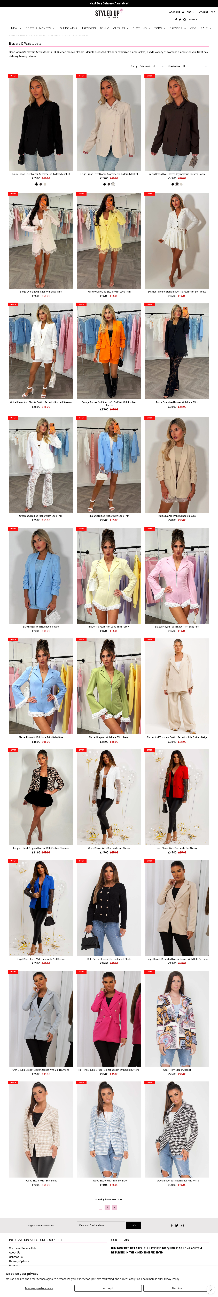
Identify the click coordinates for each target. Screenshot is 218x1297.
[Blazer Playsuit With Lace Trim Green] (109, 686)
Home (12, 36)
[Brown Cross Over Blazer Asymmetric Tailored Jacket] (177, 123)
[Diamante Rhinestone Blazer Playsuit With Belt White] (177, 241)
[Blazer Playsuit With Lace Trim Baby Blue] (41, 686)
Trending (89, 28)
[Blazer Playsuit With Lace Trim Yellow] (109, 576)
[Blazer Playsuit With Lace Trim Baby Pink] (177, 576)
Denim (104, 28)
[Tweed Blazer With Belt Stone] (41, 1129)
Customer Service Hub (22, 1248)
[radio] (36, 184)
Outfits (119, 28)
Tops (158, 28)
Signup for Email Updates (41, 1225)
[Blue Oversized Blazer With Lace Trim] (109, 465)
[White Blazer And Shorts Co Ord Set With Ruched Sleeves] (41, 351)
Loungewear (68, 28)
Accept (108, 1288)
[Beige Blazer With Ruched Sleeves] (177, 465)
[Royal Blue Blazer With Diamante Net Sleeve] (41, 908)
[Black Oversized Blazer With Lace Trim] (177, 351)
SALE (204, 28)
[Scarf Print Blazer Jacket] (177, 1019)
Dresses (176, 28)
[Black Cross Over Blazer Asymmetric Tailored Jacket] (41, 123)
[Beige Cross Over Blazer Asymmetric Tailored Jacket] (109, 123)
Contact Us (16, 1257)
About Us (14, 1252)
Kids (193, 28)
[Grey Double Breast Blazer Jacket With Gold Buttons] (41, 1019)
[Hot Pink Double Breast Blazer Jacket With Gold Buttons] (109, 1019)
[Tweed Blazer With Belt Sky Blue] (109, 1129)
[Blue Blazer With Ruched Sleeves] (41, 576)
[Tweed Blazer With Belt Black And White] (177, 1129)
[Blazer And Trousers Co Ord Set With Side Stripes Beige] (177, 686)
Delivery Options (19, 1261)
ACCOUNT (175, 12)
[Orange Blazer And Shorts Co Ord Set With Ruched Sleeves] (109, 351)
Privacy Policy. (171, 1279)
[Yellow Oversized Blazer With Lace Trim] (109, 241)
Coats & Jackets (38, 28)
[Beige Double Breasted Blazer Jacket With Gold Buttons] (177, 908)
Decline (177, 1288)
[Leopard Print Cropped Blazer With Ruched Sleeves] (41, 797)
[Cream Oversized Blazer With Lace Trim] (41, 465)
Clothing (140, 28)
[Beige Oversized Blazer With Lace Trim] (41, 241)
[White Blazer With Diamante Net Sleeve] (109, 797)
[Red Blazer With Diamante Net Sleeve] (177, 797)
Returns (13, 1265)
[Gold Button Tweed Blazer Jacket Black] (109, 908)
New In (16, 28)
